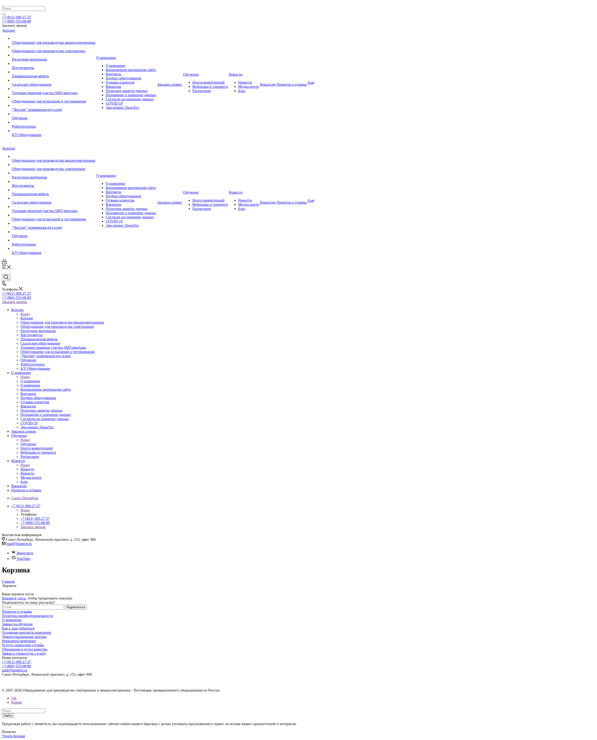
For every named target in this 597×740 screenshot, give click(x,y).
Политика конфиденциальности (27, 616)
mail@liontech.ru (19, 544)
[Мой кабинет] (4, 263)
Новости (27, 469)
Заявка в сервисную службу (24, 653)
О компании (30, 381)
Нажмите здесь (14, 598)
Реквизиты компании (19, 641)
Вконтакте (25, 553)
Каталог (27, 318)
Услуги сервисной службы (23, 645)
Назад (25, 314)
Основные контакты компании (26, 632)
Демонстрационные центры (24, 637)
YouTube (23, 559)
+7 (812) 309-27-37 (16, 17)
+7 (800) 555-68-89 (16, 21)
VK (14, 698)
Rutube (16, 702)
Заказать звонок (14, 302)
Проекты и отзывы (17, 611)
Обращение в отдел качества (24, 649)
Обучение (28, 444)
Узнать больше (13, 736)
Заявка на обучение (17, 624)
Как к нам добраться (18, 628)
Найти (8, 715)
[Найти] (4, 14)
